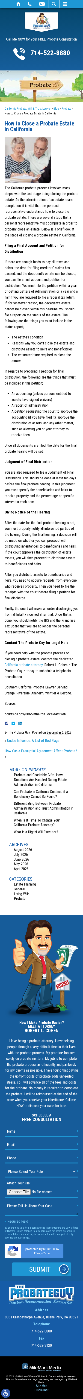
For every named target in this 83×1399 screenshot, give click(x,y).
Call (29, 4)
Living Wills (22, 894)
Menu (64, 4)
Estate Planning (25, 884)
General (19, 889)
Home (18, 4)
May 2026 (21, 864)
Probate (66, 108)
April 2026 (21, 869)
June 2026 (21, 859)
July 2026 (21, 854)
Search (53, 4)
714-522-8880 (50, 53)
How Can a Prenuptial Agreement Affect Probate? (41, 751)
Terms (47, 1253)
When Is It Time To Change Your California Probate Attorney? (37, 822)
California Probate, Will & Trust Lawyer (28, 108)
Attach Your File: (18, 1183)
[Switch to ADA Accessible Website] (5, 1393)
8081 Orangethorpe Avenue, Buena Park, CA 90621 (41, 1317)
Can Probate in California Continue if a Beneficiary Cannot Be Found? (41, 794)
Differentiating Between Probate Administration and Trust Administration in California (43, 808)
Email (41, 4)
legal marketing (41, 1379)
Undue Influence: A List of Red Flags (33, 740)
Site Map (41, 1386)
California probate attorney (24, 665)
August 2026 (23, 850)
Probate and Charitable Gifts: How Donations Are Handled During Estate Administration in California (40, 780)
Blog (56, 108)
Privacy (38, 1253)
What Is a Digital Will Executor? (36, 832)
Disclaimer (41, 1390)
